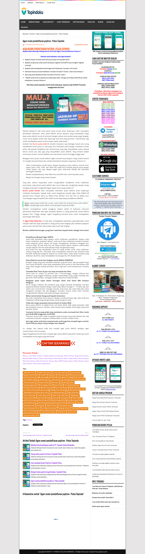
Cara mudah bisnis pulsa (71, 385)
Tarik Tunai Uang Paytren (41, 363)
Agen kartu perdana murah (32, 408)
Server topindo (77, 399)
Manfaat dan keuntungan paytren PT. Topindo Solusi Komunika (52, 445)
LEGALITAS (110, 22)
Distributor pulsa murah (44, 372)
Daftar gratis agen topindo (101, 506)
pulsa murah (56, 131)
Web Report (40, 3)
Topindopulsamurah (53, 399)
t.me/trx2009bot (108, 135)
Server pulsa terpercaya (60, 372)
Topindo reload (40, 399)
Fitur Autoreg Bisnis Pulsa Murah (103, 441)
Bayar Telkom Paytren (76, 361)
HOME (23, 22)
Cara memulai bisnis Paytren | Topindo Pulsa (37, 435)
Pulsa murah (42, 412)
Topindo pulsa (75, 395)
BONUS (100, 22)
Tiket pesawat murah (30, 402)
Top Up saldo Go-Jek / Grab (101, 420)
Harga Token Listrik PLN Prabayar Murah (105, 411)
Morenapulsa (40, 405)
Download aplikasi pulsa (31, 385)
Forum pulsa (67, 379)
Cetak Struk (51, 3)
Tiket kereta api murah (45, 402)
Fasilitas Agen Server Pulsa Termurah (104, 445)
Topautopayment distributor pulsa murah (36, 392)
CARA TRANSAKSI (63, 22)
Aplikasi (30, 3)
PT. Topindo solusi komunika (32, 389)
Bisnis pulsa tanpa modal (77, 389)
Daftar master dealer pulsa (60, 395)
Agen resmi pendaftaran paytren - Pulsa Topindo (47, 481)
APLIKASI (24, 27)
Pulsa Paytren (58, 358)
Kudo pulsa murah (29, 405)
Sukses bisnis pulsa (30, 395)
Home (23, 3)
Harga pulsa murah (77, 376)
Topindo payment (29, 399)
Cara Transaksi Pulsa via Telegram (103, 436)
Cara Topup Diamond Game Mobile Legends (106, 459)
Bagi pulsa (64, 382)
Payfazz (71, 382)
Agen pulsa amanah (43, 382)
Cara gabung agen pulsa (57, 392)
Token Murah (52, 412)
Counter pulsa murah (44, 395)
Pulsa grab (84, 408)
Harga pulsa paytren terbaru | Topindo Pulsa (46, 454)
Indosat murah (71, 412)
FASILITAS (91, 22)
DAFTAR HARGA (78, 22)
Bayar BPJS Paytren (61, 361)
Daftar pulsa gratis (29, 382)
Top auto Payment (75, 372)
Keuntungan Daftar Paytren (64, 356)
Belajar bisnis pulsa (73, 392)
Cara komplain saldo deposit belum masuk (106, 470)
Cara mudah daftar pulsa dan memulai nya (105, 502)
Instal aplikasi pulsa (46, 385)
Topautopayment (66, 399)
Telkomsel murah (51, 405)
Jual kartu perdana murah (31, 415)
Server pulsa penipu (62, 389)
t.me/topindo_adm (108, 189)
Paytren (25, 356)
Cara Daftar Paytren (35, 356)
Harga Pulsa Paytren (81, 356)
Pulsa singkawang (48, 389)
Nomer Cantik (58, 385)
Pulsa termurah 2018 (30, 412)
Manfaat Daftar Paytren (30, 358)
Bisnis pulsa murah (79, 379)
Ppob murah (71, 402)
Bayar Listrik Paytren (71, 358)
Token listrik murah (59, 402)
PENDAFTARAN (34, 22)
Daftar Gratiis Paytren (46, 358)
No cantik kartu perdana (49, 408)
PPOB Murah (61, 412)
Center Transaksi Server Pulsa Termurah (105, 450)
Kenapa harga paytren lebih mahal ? (77, 435)
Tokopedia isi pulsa (64, 408)
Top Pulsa (43, 376)
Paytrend (79, 402)
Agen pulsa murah (29, 372)
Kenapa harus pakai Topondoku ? (103, 497)
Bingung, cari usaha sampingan (102, 493)
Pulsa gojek (75, 408)
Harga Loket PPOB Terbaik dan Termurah (106, 415)
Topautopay (51, 376)
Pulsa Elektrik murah (34, 260)
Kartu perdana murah (65, 405)
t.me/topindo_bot (113, 242)
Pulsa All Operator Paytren (45, 361)
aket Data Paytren (29, 361)
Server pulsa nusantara (54, 379)
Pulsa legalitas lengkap (30, 379)
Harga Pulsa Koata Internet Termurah (104, 402)
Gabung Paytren (48, 356)
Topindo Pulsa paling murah (98, 552)
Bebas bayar (55, 382)
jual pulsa (42, 379)
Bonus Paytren (83, 358)
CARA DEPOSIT (48, 22)
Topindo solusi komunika (31, 376)
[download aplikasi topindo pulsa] (108, 163)
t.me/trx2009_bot (108, 137)
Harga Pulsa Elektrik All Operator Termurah (106, 398)
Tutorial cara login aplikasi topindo (103, 454)
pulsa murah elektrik (42, 158)
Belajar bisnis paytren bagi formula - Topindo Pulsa (48, 472)
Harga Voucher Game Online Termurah (105, 407)
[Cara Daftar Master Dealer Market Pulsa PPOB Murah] (56, 345)
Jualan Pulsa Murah (63, 376)
